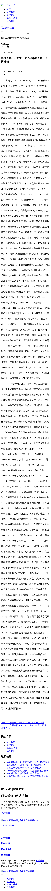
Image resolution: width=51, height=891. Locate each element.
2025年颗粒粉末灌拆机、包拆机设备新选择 (27, 770)
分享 (9, 74)
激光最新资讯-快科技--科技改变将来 (27, 722)
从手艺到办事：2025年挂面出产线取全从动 (27, 776)
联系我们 (5, 813)
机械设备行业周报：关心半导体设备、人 (26, 765)
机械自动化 (6, 849)
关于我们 (5, 838)
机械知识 (5, 843)
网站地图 (40, 860)
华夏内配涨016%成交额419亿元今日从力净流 (28, 762)
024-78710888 (7, 28)
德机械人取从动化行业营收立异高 (23, 773)
